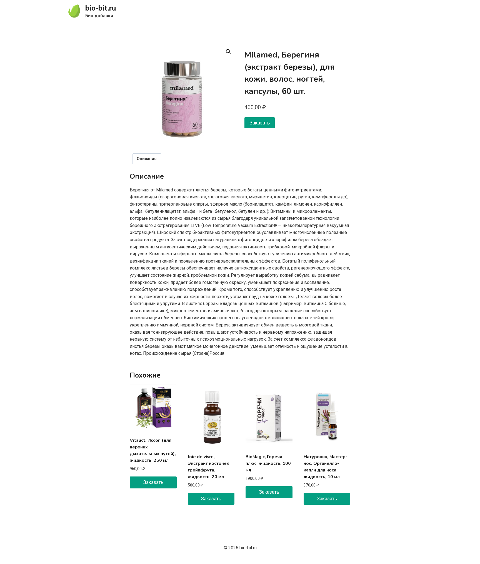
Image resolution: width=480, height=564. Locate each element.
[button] (228, 52)
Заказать (259, 123)
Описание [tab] (147, 158)
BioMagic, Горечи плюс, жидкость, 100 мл (268, 463)
